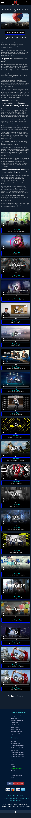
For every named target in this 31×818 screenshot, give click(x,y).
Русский (28, 806)
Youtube (21, 783)
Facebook (10, 783)
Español (15, 804)
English (4, 804)
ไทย (14, 806)
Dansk (9, 806)
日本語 (22, 806)
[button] (15, 220)
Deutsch (26, 804)
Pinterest (15, 783)
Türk (17, 806)
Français (10, 804)
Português (3, 806)
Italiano (21, 804)
